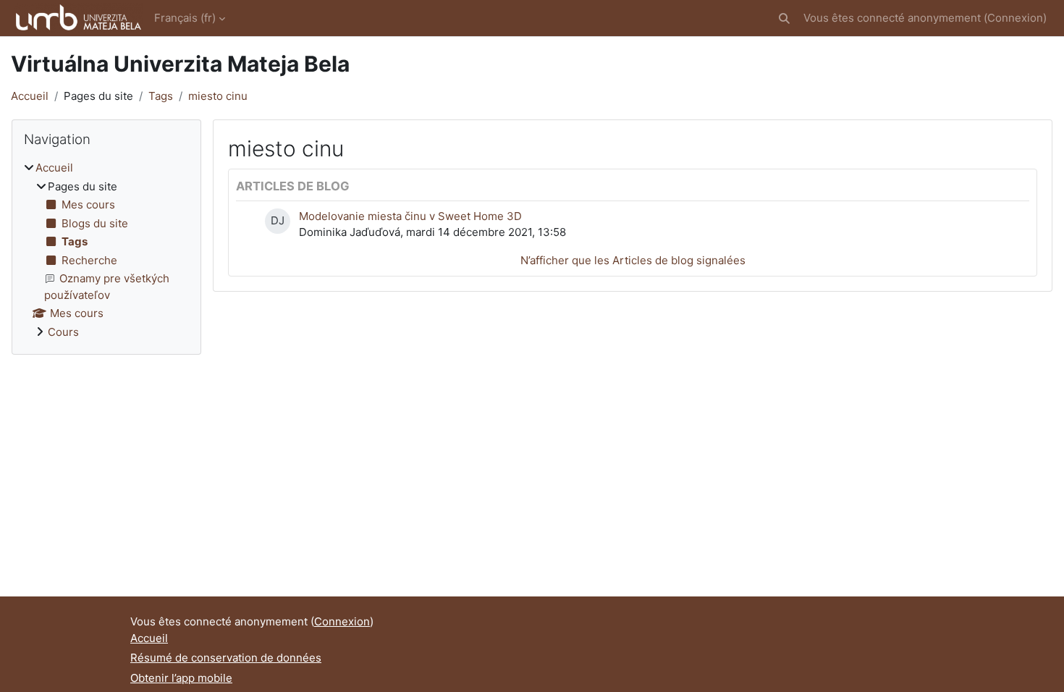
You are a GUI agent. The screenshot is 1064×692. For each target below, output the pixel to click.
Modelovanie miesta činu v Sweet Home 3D (410, 216)
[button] (784, 18)
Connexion (1015, 18)
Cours (63, 332)
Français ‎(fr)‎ (185, 18)
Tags (160, 96)
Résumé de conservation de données (225, 657)
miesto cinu (218, 96)
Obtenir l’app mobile (181, 678)
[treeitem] (106, 250)
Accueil (29, 96)
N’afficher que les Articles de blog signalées (633, 260)
